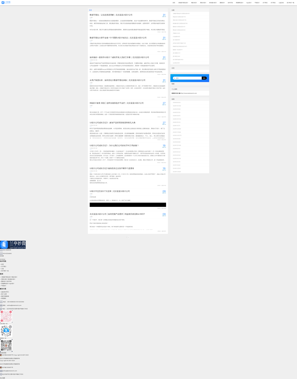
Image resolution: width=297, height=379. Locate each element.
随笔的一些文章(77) (177, 49)
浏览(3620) (163, 162)
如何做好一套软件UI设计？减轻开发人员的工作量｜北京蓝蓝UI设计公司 (119, 57)
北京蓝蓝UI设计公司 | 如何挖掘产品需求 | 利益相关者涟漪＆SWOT (117, 214)
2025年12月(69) (177, 128)
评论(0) (159, 32)
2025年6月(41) (176, 148)
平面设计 (257, 2)
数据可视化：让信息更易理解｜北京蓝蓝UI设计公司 (111, 15)
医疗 (2, 294)
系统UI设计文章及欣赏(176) (179, 20)
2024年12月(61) (177, 168)
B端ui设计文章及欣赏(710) (179, 16)
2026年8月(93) (177, 102)
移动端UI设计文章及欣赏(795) (180, 23)
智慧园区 (3, 298)
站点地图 (2, 378)
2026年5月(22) (176, 112)
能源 (2, 296)
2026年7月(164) (177, 105)
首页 (174, 2)
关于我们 (265, 2)
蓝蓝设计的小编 (93, 60)
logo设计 (249, 2)
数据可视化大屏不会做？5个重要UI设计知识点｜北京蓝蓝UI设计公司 (118, 38)
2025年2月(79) (176, 161)
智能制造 (6, 296)
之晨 (91, 40)
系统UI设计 (203, 2)
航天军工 (6, 292)
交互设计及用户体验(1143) (179, 43)
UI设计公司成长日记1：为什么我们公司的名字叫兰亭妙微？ (114, 145)
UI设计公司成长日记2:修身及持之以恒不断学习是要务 (112, 168)
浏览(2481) (163, 139)
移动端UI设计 (213, 2)
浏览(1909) (163, 208)
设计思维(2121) (176, 53)
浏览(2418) (163, 185)
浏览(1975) (163, 116)
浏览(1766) (163, 32)
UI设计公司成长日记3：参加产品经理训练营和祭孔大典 (112, 122)
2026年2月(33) (176, 122)
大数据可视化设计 (183, 2)
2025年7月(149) (177, 145)
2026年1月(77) (176, 125)
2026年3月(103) (177, 119)
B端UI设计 (194, 2)
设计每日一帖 (290, 2)
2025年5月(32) (176, 152)
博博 (91, 17)
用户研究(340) (176, 56)
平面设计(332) (176, 33)
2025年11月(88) (177, 132)
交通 (5, 294)
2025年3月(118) (177, 158)
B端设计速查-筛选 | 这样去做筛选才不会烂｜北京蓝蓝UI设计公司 (117, 103)
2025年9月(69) (177, 138)
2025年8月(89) (177, 142)
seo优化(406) (176, 63)
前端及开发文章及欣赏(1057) (180, 46)
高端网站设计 (239, 2)
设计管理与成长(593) (178, 59)
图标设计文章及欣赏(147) (179, 26)
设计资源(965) (176, 39)
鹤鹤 (91, 82)
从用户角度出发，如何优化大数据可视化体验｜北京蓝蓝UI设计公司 (117, 80)
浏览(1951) (164, 231)
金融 (2, 292)
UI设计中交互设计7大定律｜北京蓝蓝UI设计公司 (110, 191)
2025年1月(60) (176, 165)
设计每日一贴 (5, 271)
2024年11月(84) (177, 171)
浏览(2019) (163, 51)
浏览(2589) (163, 74)
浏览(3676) (163, 97)
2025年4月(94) (177, 155)
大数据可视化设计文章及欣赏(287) (181, 13)
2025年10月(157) (177, 135)
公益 (2, 268)
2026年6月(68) (177, 109)
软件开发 (230, 2)
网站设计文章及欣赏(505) (179, 30)
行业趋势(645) (176, 36)
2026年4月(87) (176, 115)
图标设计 (222, 2)
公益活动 (281, 2)
